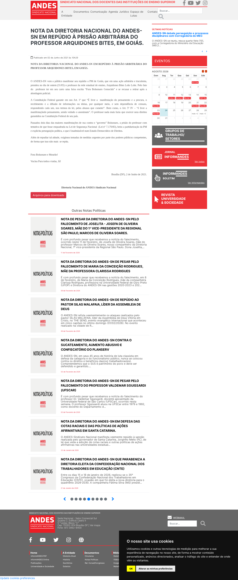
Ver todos (199, 161)
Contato (152, 11)
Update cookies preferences (17, 578)
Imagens (117, 563)
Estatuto (66, 566)
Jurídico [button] (124, 11)
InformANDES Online (40, 559)
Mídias (117, 552)
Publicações (36, 563)
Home (33, 552)
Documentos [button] (81, 11)
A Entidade (69, 552)
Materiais (117, 566)
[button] (202, 51)
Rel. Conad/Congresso (95, 563)
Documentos (92, 552)
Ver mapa (95, 525)
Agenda (113, 11)
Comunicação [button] (98, 11)
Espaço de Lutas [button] (136, 13)
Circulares (89, 556)
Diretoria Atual (69, 556)
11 (101, 499)
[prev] (203, 71)
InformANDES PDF (39, 556)
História (66, 559)
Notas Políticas (91, 559)
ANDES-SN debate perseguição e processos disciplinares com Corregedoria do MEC (180, 34)
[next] (206, 71)
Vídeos (116, 559)
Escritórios (67, 563)
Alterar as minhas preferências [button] (156, 568)
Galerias (117, 556)
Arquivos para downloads (48, 195)
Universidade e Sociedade (42, 566)
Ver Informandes (196, 182)
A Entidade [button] (66, 13)
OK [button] (131, 568)
